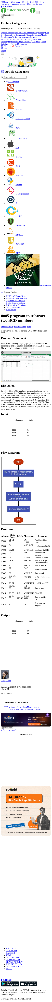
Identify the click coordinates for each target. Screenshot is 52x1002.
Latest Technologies (26, 39)
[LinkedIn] (9, 7)
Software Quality (29, 42)
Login (3, 51)
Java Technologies (19, 35)
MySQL (19, 235)
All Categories (13, 81)
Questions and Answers (15, 301)
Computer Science (33, 35)
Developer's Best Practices (16, 298)
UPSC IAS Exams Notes (16, 296)
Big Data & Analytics (20, 37)
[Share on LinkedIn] (5, 690)
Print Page (8, 728)
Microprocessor (7, 327)
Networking (21, 100)
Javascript (20, 244)
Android (19, 175)
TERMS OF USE (13, 960)
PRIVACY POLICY (14, 962)
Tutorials (7, 46)
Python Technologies (9, 33)
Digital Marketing (15, 42)
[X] (4, 7)
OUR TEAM (11, 951)
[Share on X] (8, 690)
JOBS (8, 955)
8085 (29, 327)
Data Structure (22, 91)
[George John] (5, 678)
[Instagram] (11, 7)
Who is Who (11, 310)
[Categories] (38, 12)
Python (19, 185)
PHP (18, 253)
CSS (18, 166)
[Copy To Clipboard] (2, 690)
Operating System (23, 119)
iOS (17, 147)
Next (13, 730)
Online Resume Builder (15, 303)
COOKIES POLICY (14, 966)
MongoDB (20, 225)
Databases (22, 33)
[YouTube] (6, 7)
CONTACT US (12, 957)
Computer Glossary (14, 307)
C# (20, 216)
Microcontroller (20, 327)
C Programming (22, 194)
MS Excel (23, 138)
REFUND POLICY (14, 964)
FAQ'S (9, 969)
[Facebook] (1, 7)
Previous (6, 730)
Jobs (5, 48)
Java (18, 128)
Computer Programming (35, 33)
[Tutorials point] (18, 12)
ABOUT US (11, 948)
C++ (18, 203)
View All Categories (18, 44)
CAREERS (10, 953)
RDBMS (19, 109)
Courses (18, 46)
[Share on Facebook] (3, 690)
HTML (19, 157)
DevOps (15, 39)
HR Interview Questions (15, 305)
